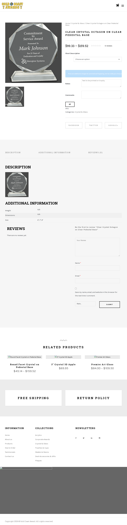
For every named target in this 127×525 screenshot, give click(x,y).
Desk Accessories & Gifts (45, 456)
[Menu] (122, 6)
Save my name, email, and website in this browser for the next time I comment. (96, 294)
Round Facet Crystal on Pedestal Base (24, 365)
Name (78, 263)
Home (67, 23)
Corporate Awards (42, 439)
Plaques (38, 461)
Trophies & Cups (42, 448)
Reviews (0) (95, 152)
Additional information (54, 152)
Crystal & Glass (77, 23)
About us (8, 439)
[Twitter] (83, 438)
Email (78, 276)
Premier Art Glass (102, 364)
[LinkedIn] (91, 438)
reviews (108, 46)
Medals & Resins (42, 452)
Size (67, 58)
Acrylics (38, 435)
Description (13, 152)
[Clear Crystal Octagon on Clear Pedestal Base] (33, 53)
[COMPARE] (70, 104)
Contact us (9, 456)
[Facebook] (75, 438)
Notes (67, 84)
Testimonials (10, 452)
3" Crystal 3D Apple (63, 364)
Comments (69, 95)
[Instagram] (99, 438)
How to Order (10, 448)
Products (9, 444)
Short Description (72, 53)
